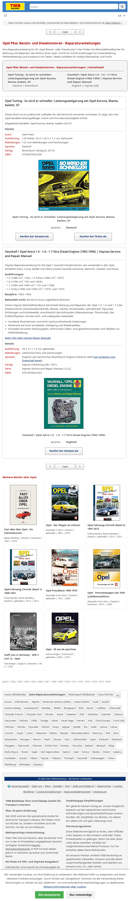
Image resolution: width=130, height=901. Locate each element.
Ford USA (118, 720)
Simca (85, 751)
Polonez (37, 745)
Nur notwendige (81, 895)
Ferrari (81, 720)
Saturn (66, 751)
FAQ (67, 786)
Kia (85, 726)
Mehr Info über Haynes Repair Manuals (28, 338)
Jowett (76, 726)
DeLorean (10, 720)
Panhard (117, 739)
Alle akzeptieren (49, 895)
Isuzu (56, 726)
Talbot (33, 758)
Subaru (117, 751)
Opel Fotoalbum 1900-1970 (61, 590)
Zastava (37, 764)
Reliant (89, 745)
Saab (34, 751)
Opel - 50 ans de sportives (61, 649)
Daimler (106, 714)
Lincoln (9, 733)
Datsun (118, 714)
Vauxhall (82, 758)
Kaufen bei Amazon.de (34, 236)
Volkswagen (98, 758)
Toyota (44, 758)
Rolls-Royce (11, 751)
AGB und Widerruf (83, 786)
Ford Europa (103, 720)
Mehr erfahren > (113, 22)
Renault (100, 745)
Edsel (55, 720)
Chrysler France (14, 714)
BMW (57, 708)
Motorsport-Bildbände (82, 694)
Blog (47, 786)
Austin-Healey (13, 708)
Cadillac (101, 708)
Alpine (35, 701)
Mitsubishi (11, 739)
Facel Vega (67, 720)
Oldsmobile (80, 739)
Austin (105, 701)
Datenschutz (104, 786)
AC (118, 695)
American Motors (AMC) (57, 701)
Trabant (56, 758)
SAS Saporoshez (50, 751)
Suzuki (23, 758)
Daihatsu (93, 714)
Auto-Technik (105, 694)
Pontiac (64, 745)
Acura (8, 701)
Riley (111, 745)
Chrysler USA (33, 714)
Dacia (60, 714)
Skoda (95, 751)
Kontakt (57, 786)
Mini (116, 733)
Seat (76, 751)
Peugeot (9, 745)
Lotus (29, 733)
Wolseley (24, 764)
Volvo (111, 758)
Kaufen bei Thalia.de (93, 236)
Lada (93, 726)
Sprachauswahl (20, 786)
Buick (90, 708)
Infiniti (45, 726)
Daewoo (71, 714)
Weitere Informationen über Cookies (65, 886)
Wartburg (10, 764)
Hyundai (33, 726)
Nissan (57, 739)
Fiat (90, 720)
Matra (53, 733)
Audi (95, 701)
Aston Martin (82, 701)
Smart (106, 751)
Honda (21, 726)
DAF (82, 714)
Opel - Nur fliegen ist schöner (63, 525)
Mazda (64, 733)
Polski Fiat (51, 745)
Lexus (114, 726)
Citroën (49, 714)
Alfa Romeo (21, 701)
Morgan (25, 739)
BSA (81, 708)
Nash (47, 739)
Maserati (41, 733)
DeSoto (23, 720)
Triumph (69, 758)
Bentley (46, 708)
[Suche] (122, 6)
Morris (37, 739)
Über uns (37, 786)
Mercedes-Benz (80, 733)
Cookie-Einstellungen (49, 791)
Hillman (9, 726)
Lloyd (20, 733)
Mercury (97, 733)
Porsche (77, 745)
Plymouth (23, 745)
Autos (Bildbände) (15, 694)
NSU (67, 739)
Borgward (69, 708)
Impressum (100, 791)
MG (108, 733)
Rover (24, 751)
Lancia (103, 726)
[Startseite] (5, 15)
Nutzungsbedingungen (77, 791)
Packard (103, 739)
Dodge (44, 720)
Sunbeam (10, 758)
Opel (65, 32)
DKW (34, 720)
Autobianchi (31, 708)
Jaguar (66, 726)
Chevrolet (114, 708)
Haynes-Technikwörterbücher (23, 847)
